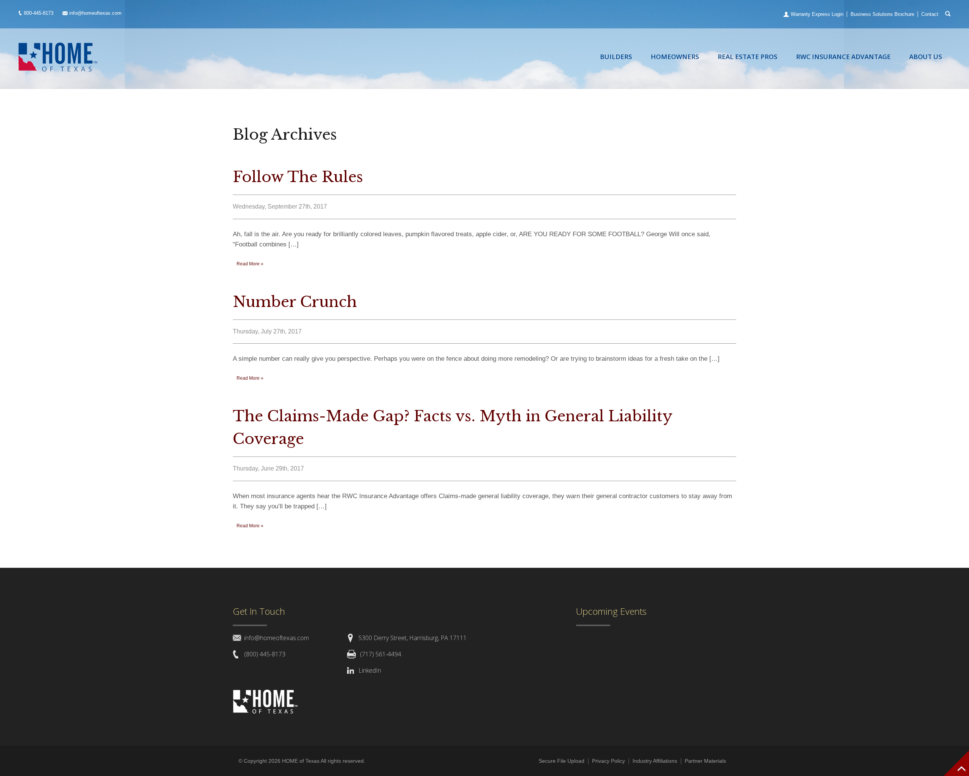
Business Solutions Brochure (882, 14)
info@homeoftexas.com (95, 13)
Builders (616, 56)
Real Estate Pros (747, 56)
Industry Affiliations (654, 761)
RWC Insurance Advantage (843, 56)
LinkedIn (369, 670)
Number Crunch (295, 302)
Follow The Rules (298, 177)
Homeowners (675, 56)
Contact (929, 14)
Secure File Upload (561, 761)
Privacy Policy (608, 761)
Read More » (250, 263)
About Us (925, 56)
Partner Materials (705, 761)
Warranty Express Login (817, 14)
